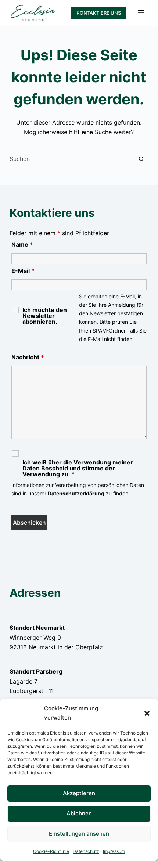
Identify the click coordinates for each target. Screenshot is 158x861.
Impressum (114, 851)
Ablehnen (79, 813)
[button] (147, 713)
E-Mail (23, 271)
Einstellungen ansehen (79, 833)
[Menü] (141, 13)
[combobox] (72, 158)
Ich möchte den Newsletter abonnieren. (44, 315)
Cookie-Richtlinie (51, 851)
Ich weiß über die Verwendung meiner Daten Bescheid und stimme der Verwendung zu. (77, 468)
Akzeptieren (79, 793)
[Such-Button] (141, 159)
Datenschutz (86, 851)
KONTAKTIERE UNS (98, 13)
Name (22, 244)
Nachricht (27, 357)
